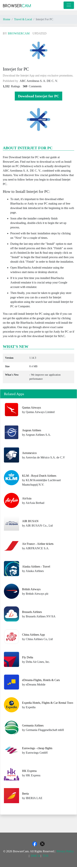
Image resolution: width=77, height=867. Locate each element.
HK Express (29, 770)
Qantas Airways (31, 407)
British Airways (31, 589)
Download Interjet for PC (38, 96)
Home (6, 19)
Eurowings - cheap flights (37, 748)
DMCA (35, 855)
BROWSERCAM (19, 33)
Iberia (25, 793)
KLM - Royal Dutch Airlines (39, 475)
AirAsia (26, 498)
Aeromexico (29, 453)
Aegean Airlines (31, 430)
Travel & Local (23, 19)
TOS (45, 855)
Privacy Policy (65, 851)
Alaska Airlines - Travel (36, 566)
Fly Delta (27, 657)
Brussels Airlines (32, 611)
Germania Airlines (33, 725)
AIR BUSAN (30, 521)
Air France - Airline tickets (37, 543)
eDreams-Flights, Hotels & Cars (41, 680)
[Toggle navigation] (69, 5)
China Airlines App (33, 634)
